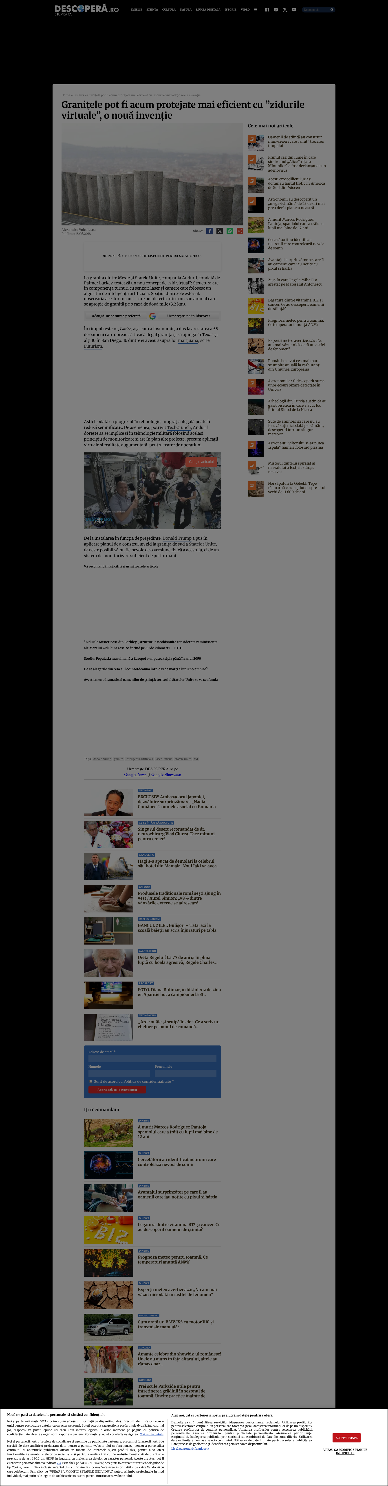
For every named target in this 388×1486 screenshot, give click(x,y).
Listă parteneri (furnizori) (190, 1448)
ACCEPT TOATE (347, 1437)
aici (59, 1463)
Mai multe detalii (151, 1434)
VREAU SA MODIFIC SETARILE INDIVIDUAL (345, 1451)
